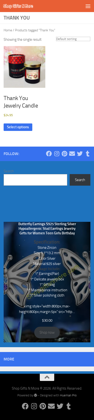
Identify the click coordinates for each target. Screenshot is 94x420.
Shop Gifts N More (18, 6)
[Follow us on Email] (72, 153)
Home (8, 30)
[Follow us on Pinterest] (64, 153)
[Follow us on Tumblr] (87, 153)
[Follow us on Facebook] (49, 153)
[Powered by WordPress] (35, 395)
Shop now (47, 332)
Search (9, 171)
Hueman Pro (68, 395)
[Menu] (88, 6)
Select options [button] (18, 127)
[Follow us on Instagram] (57, 153)
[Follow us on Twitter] (80, 153)
